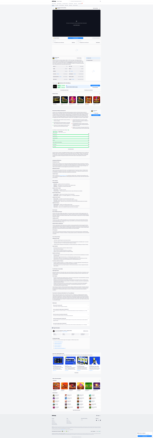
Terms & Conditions (69, 423)
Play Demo (53, 5)
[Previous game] (98, 93)
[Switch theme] (100, 1)
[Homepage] (54, 1)
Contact (60, 1)
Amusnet (56, 58)
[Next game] (99, 93)
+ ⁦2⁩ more (73, 79)
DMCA (68, 431)
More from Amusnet (75, 5)
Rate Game (73, 42)
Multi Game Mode (95, 8)
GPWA (64, 431)
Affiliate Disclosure (68, 422)
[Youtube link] (96, 420)
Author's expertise (65, 331)
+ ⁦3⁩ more (71, 71)
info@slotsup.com (63, 429)
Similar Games (66, 5)
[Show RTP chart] (55, 66)
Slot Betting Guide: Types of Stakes (94, 366)
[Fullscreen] (99, 8)
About (58, 1)
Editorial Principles (54, 423)
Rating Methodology (54, 424)
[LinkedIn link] (100, 420)
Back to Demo (96, 113)
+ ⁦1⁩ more (60, 76)
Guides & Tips (70, 5)
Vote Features (98, 42)
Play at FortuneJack (95, 85)
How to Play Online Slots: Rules (57, 366)
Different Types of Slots (68, 366)
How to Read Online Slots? (80, 366)
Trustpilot (98, 431)
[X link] (98, 420)
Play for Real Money (61, 5)
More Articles (76, 372)
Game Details (56, 5)
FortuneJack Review (95, 87)
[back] (53, 8)
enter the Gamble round (63, 175)
